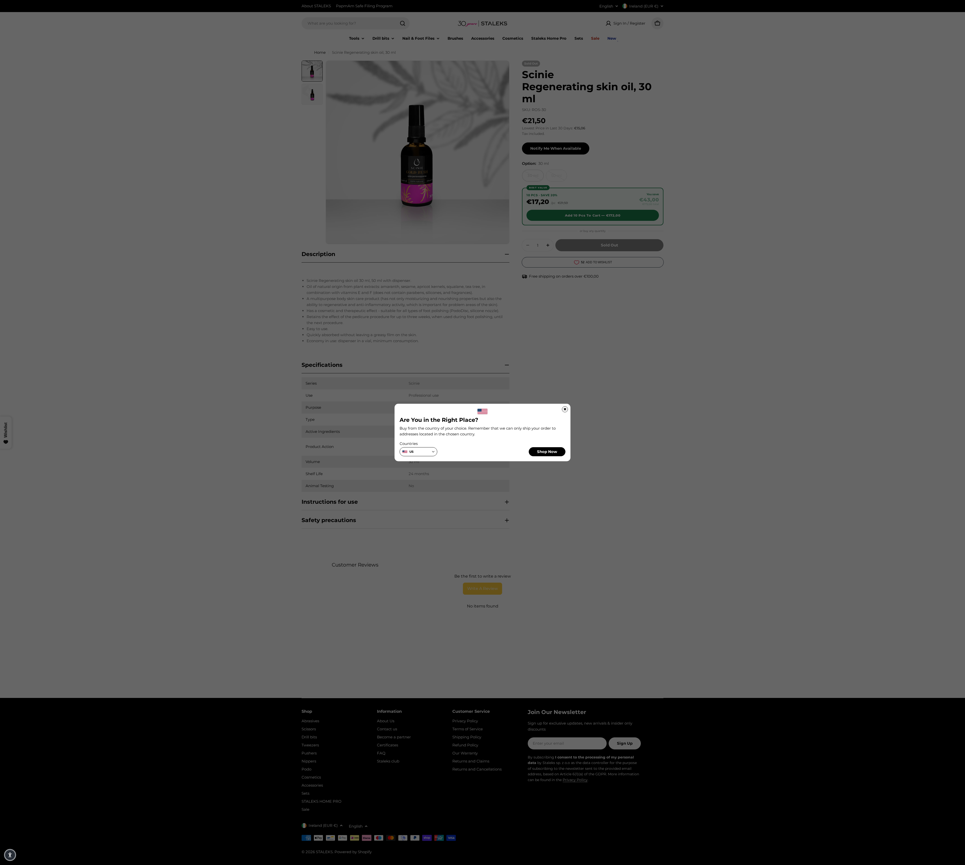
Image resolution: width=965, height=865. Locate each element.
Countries (409, 443)
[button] (10, 855)
